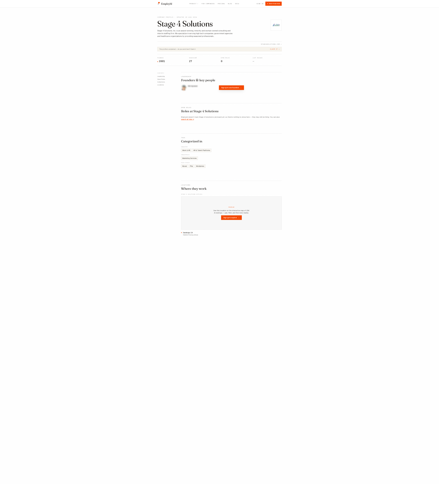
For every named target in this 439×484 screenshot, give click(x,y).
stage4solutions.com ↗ (271, 44)
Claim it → (275, 49)
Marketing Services (189, 158)
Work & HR (186, 150)
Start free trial (274, 3)
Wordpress (200, 166)
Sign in (260, 3)
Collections (161, 82)
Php (191, 166)
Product (192, 3)
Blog (230, 3)
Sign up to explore (231, 218)
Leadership (161, 76)
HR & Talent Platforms (201, 150)
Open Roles (161, 79)
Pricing (221, 3)
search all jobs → (187, 119)
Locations (160, 85)
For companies (208, 3)
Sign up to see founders (231, 88)
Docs (237, 3)
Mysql (184, 166)
